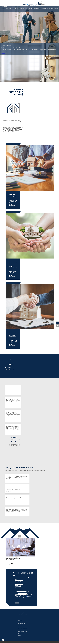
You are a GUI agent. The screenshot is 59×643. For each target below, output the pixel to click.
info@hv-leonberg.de (24, 631)
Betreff (16, 591)
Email (16, 583)
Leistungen (31, 4)
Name (16, 579)
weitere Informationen (12, 205)
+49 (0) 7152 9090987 (24, 630)
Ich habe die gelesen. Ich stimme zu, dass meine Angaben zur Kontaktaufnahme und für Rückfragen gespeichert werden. (23, 597)
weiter (2, 10)
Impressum (20, 635)
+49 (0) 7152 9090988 (24, 628)
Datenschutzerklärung (23, 596)
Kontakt (36, 5)
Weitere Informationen (12, 276)
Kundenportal (30, 5)
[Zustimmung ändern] (3, 640)
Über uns (24, 4)
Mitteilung (16, 594)
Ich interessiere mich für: (19, 588)
